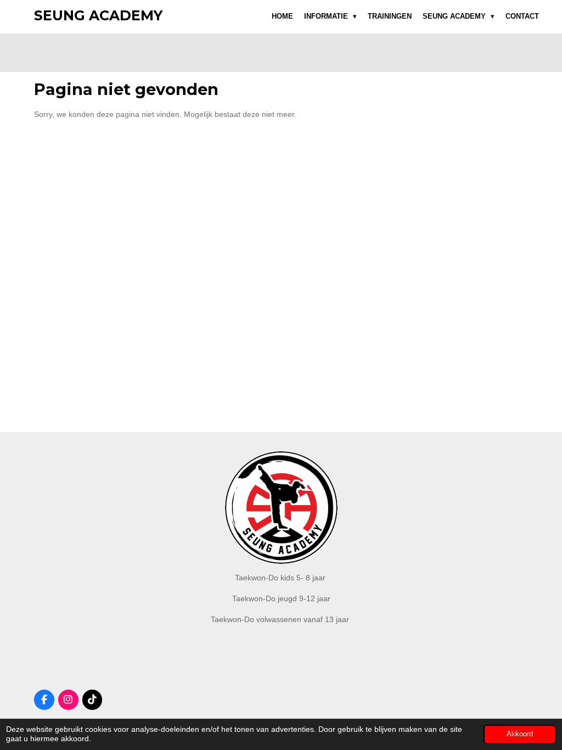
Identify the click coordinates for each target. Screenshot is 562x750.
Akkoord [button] (520, 734)
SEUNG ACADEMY (98, 15)
